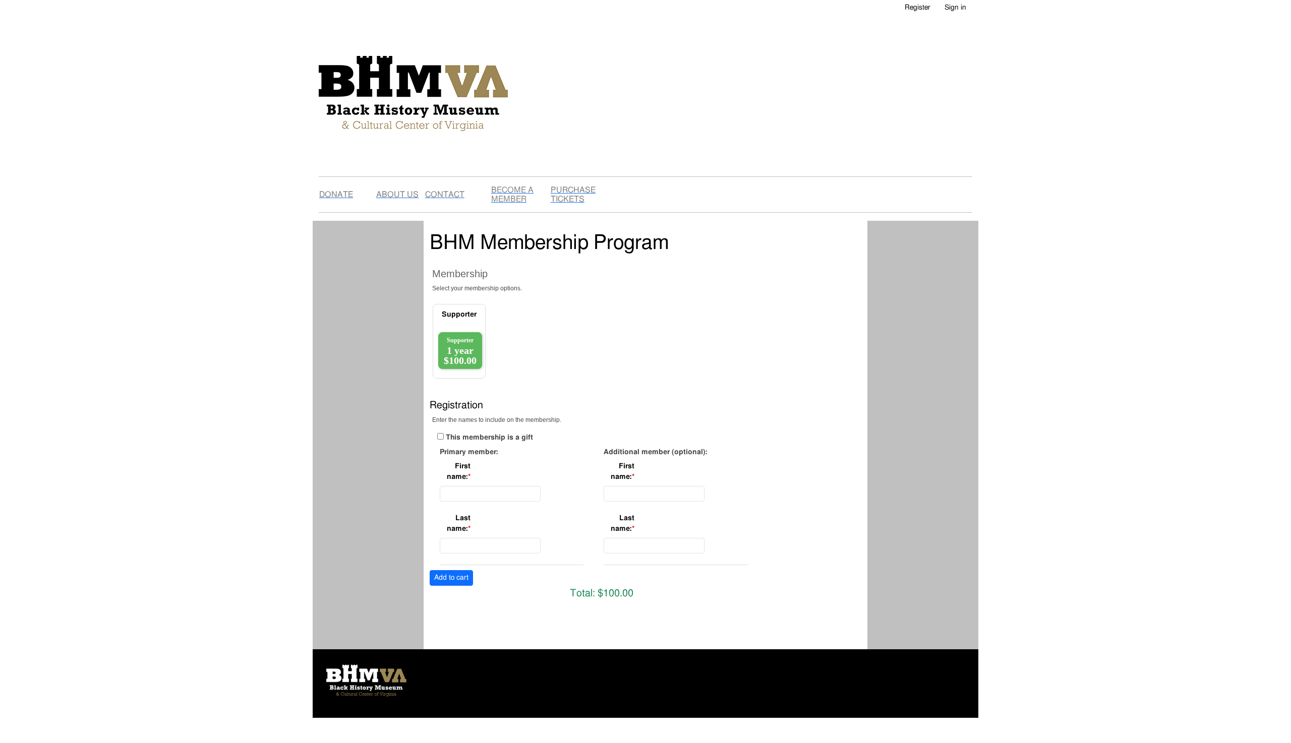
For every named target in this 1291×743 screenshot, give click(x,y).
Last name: (459, 523)
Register (917, 7)
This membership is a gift (489, 437)
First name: (459, 471)
